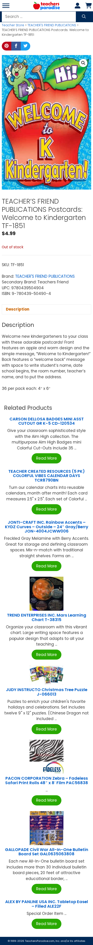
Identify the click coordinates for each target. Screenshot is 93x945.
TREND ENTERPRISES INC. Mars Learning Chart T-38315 (46, 617)
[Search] (84, 16)
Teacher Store (13, 25)
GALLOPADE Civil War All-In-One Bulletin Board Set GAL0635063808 (46, 852)
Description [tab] (17, 309)
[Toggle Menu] (5, 5)
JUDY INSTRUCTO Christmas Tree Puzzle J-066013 (46, 692)
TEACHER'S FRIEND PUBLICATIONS (52, 25)
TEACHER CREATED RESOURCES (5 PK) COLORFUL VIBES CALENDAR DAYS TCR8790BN (46, 475)
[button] (83, 63)
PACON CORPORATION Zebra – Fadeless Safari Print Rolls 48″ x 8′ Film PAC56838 (46, 780)
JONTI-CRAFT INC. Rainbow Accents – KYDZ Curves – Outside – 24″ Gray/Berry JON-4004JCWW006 (46, 526)
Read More (46, 458)
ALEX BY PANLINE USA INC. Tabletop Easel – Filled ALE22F (46, 904)
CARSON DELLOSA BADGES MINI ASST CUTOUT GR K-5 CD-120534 (46, 421)
